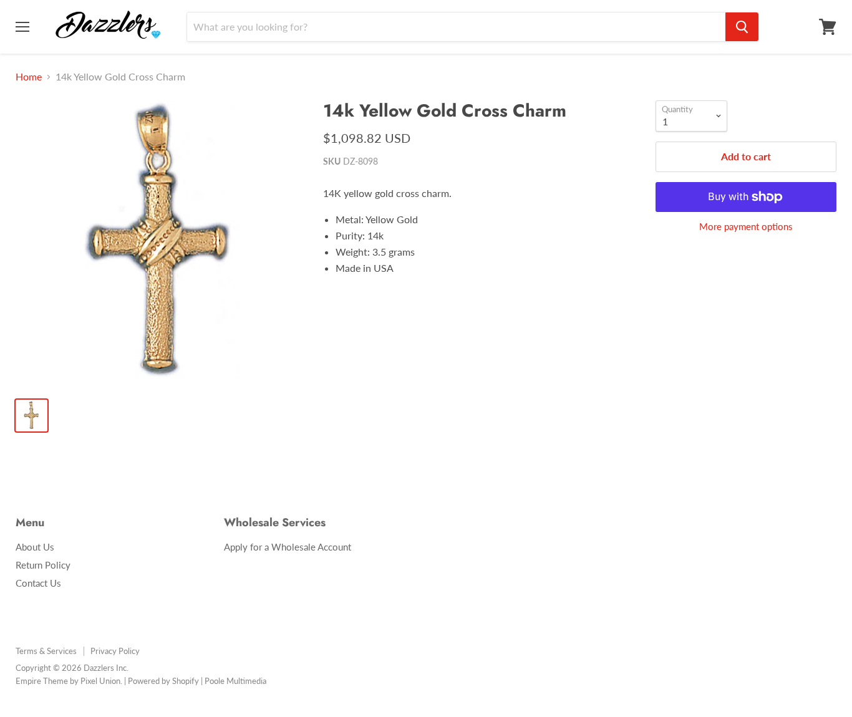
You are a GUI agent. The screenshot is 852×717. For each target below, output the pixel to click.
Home (29, 76)
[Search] (741, 26)
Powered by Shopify (163, 681)
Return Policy (43, 564)
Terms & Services (46, 651)
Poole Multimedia (235, 681)
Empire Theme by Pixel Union (68, 681)
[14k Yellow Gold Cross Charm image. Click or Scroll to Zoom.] (159, 244)
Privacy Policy (115, 651)
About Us (35, 546)
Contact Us (38, 583)
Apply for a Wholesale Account (287, 546)
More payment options (746, 226)
